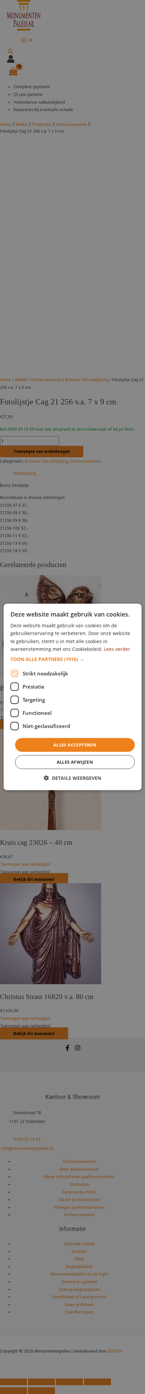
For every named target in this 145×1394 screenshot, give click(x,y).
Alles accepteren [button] (74, 745)
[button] (72, 659)
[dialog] (73, 697)
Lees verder (117, 648)
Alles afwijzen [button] (75, 762)
